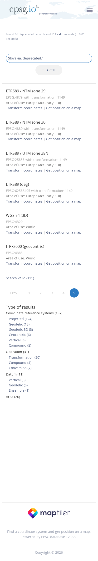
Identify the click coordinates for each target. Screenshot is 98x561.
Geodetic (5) (18, 385)
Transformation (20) (24, 357)
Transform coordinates (24, 108)
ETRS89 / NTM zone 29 (25, 91)
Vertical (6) (17, 340)
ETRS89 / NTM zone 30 (25, 122)
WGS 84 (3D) (17, 215)
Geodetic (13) (19, 324)
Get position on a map (63, 108)
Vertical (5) (17, 380)
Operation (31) (17, 351)
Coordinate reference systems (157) (34, 313)
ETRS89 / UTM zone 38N (27, 153)
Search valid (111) (20, 278)
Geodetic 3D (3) (21, 329)
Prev (13, 293)
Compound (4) (20, 362)
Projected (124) (20, 319)
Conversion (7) (20, 368)
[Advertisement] (49, 452)
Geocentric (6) (20, 334)
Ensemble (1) (19, 390)
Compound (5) (20, 345)
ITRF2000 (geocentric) (25, 246)
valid (60, 34)
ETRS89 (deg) (17, 184)
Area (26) (13, 396)
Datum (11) (14, 374)
